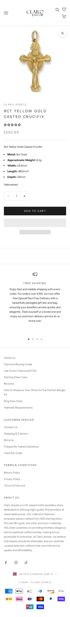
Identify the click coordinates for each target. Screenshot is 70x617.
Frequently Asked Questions (21, 446)
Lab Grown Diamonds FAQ (20, 370)
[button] (12, 125)
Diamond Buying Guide (18, 364)
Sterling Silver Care (15, 377)
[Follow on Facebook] (6, 562)
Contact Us (11, 427)
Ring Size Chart (13, 401)
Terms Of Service (14, 485)
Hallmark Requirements (18, 407)
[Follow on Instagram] (16, 562)
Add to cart (35, 210)
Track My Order (13, 453)
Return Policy (12, 472)
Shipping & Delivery (16, 433)
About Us (9, 358)
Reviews (9, 383)
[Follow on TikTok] (26, 562)
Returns (9, 440)
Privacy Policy (12, 479)
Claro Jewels (15, 104)
